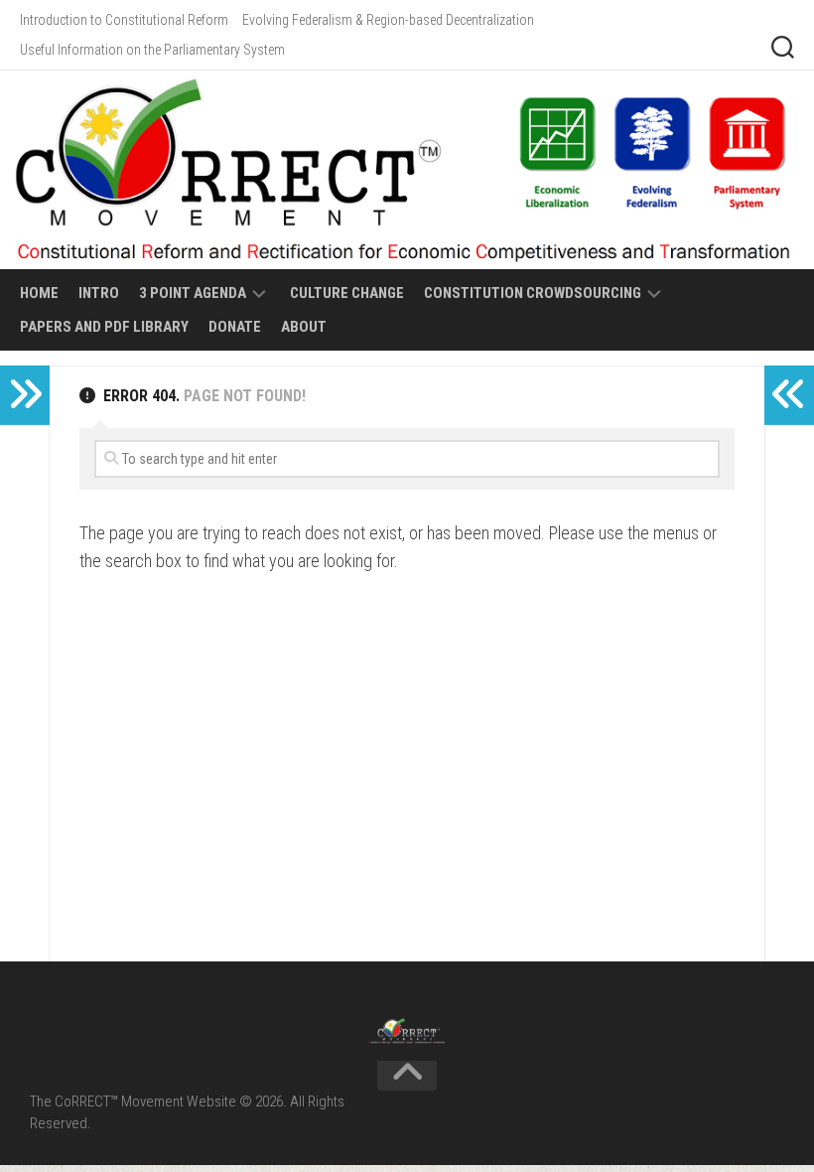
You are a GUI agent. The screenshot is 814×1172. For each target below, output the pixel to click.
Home (39, 293)
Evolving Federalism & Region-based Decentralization (388, 20)
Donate (234, 327)
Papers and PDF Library (104, 327)
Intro (98, 293)
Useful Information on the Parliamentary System (152, 50)
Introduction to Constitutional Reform (124, 20)
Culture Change (347, 293)
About (304, 327)
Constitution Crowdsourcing (532, 293)
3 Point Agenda (192, 293)
